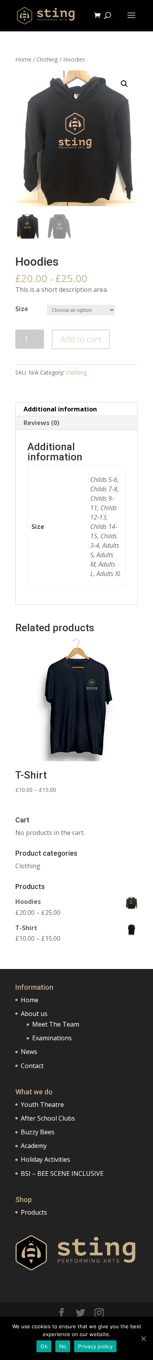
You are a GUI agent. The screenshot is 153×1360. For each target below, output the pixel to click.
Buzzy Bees (38, 1132)
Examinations (52, 1038)
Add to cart (80, 339)
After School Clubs (48, 1118)
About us (34, 1013)
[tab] (76, 409)
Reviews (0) (41, 422)
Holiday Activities (45, 1159)
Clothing (47, 59)
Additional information (60, 409)
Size (21, 308)
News (29, 1051)
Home (23, 59)
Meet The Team (55, 1024)
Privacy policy (95, 1346)
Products (34, 1212)
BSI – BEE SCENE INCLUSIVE (62, 1173)
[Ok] (143, 1338)
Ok (43, 1346)
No (63, 1346)
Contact (32, 1065)
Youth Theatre (42, 1104)
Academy (34, 1145)
